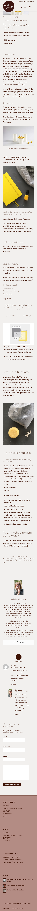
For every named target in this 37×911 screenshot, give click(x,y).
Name (5, 736)
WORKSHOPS (7, 814)
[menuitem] (20, 7)
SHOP (5, 816)
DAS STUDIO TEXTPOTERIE (12, 808)
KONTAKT (6, 811)
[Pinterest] (20, 642)
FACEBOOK (7, 841)
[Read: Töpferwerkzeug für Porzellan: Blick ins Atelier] (4, 880)
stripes (27, 148)
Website (5, 756)
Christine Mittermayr (21, 20)
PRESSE (6, 833)
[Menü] (25, 7)
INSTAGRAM (7, 838)
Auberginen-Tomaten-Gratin (16, 885)
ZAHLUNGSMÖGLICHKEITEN (13, 862)
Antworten (13, 684)
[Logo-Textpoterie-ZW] (9, 6)
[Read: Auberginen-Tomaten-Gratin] (4, 886)
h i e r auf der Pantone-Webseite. (18, 219)
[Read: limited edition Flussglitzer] (4, 891)
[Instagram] (14, 642)
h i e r (14, 315)
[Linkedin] (23, 642)
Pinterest (21, 242)
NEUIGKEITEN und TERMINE (12, 835)
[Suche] (20, 7)
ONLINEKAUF (15, 857)
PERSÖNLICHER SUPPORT (12, 860)
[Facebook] (17, 642)
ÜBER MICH (7, 806)
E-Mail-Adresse (7, 746)
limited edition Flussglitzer (15, 890)
